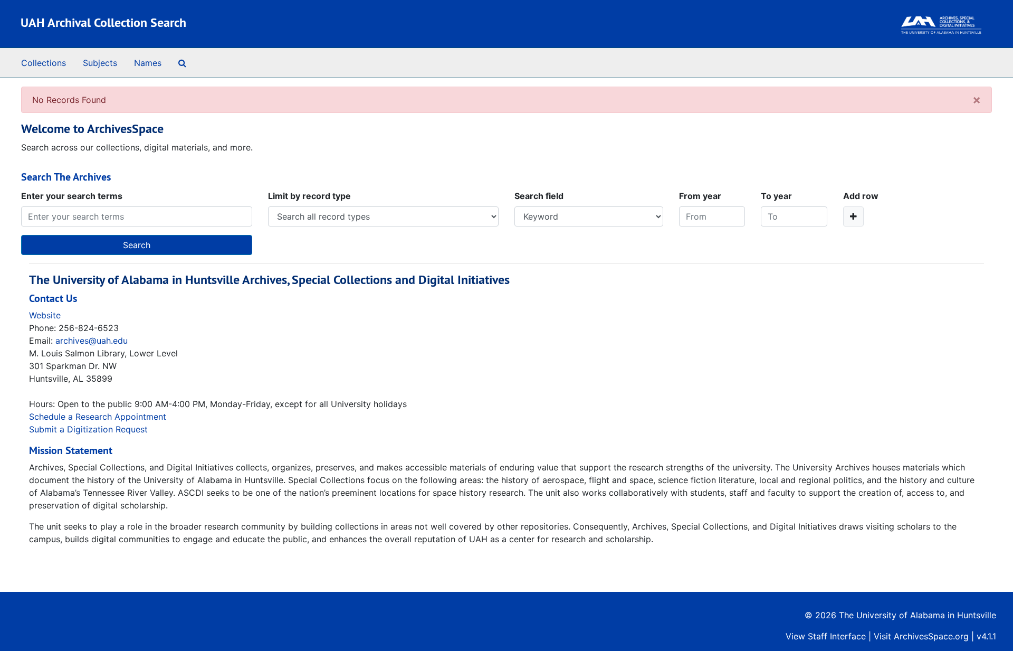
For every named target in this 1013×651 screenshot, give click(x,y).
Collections (43, 63)
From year (700, 196)
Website (45, 315)
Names (147, 63)
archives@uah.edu (91, 340)
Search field (538, 196)
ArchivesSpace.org (931, 636)
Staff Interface (837, 636)
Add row (860, 196)
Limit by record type (309, 196)
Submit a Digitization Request (88, 429)
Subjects (100, 63)
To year (776, 196)
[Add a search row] (853, 216)
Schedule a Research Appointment (97, 416)
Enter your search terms (71, 196)
